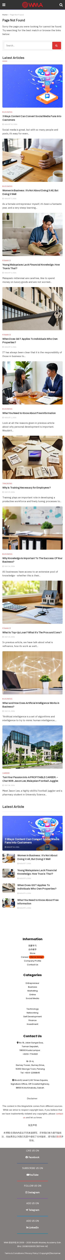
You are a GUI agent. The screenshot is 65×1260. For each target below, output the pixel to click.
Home (4, 14)
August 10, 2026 (12, 847)
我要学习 (32, 945)
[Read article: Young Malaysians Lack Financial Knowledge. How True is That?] (32, 234)
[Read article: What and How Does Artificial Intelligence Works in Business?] (32, 672)
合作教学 (32, 949)
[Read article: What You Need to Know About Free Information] (32, 382)
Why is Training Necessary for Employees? (26, 487)
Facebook (34, 1157)
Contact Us (32, 964)
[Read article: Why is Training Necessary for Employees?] (32, 457)
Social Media (32, 998)
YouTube (33, 1174)
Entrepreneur (32, 983)
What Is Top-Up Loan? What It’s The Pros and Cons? (32, 632)
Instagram (34, 1192)
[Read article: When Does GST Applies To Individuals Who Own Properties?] (32, 308)
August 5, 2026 (25, 878)
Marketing (32, 990)
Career (6, 773)
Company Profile (32, 960)
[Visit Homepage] (32, 5)
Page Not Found (17, 14)
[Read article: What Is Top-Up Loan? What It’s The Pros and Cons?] (32, 602)
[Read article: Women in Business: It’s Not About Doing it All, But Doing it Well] (32, 160)
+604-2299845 (32, 1072)
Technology (33, 1008)
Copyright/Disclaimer (50, 1253)
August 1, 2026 (25, 908)
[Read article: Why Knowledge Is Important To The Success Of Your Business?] (32, 528)
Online (32, 994)
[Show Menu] (3, 4)
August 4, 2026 (25, 893)
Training (7, 483)
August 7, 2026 (25, 863)
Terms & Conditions (14, 1253)
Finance (6, 260)
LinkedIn (34, 1227)
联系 (59, 1136)
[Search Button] (61, 4)
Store (32, 953)
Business (7, 112)
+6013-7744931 (30, 1054)
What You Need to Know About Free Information (29, 413)
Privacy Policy (31, 1253)
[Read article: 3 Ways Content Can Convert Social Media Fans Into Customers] (32, 86)
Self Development (32, 1016)
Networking (32, 1012)
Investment (32, 1024)
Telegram (33, 1209)
